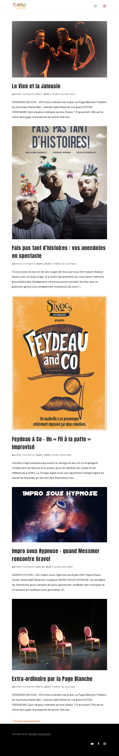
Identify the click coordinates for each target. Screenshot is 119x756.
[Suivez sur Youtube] (92, 743)
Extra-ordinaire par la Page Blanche (52, 679)
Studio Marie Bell (61, 455)
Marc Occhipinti (25, 94)
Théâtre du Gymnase (63, 94)
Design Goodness (39, 734)
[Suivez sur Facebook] (98, 743)
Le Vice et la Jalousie (36, 86)
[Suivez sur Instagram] (104, 743)
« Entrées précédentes (26, 721)
